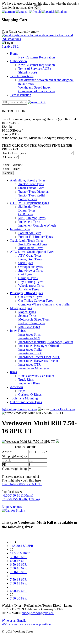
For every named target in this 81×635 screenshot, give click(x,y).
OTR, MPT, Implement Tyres (29, 203)
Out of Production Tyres (26, 402)
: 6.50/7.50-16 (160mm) (17, 495)
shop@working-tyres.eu (38, 613)
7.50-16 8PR (18, 572)
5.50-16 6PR (18, 557)
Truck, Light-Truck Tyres (26, 240)
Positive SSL (10, 46)
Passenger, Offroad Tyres (26, 293)
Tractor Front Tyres (62, 409)
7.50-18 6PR (18, 579)
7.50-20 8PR (18, 598)
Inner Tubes (18, 330)
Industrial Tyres (20, 229)
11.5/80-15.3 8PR (21, 546)
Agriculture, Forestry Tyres (27, 180)
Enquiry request (12, 506)
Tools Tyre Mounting (24, 398)
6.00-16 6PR (18, 561)
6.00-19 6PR (18, 591)
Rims (13, 372)
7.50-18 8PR (18, 583)
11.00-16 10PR (20, 553)
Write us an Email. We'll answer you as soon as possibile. (27, 622)
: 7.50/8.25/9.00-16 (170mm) (21, 499)
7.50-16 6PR (18, 568)
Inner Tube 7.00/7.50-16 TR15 (22, 484)
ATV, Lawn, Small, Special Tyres (32, 251)
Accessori (16, 387)
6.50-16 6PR (18, 564)
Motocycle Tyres (21, 308)
